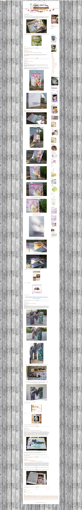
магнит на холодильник (55, 497)
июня (52, 68)
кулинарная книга (43, 499)
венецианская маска (28, 499)
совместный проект (30, 457)
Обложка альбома (27, 429)
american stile (44, 498)
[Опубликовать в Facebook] (37, 58)
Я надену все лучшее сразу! (28, 61)
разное (56, 496)
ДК (28, 495)
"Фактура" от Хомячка (26, 413)
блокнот (34, 496)
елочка (37, 497)
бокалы (51, 497)
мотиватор (57, 498)
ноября (53, 59)
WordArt (42, 498)
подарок (27, 496)
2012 (52, 73)
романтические (31, 496)
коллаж (35, 498)
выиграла (24, 498)
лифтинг (45, 499)
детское (27, 457)
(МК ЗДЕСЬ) (25, 305)
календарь (36, 499)
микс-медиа (40, 498)
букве (30, 52)
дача (46, 498)
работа (50, 499)
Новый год (31, 495)
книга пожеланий (53, 498)
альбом (26, 457)
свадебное (38, 496)
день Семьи (32, 498)
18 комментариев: (33, 426)
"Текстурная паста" (37, 269)
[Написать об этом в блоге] (36, 58)
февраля (53, 71)
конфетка (40, 499)
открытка (25, 495)
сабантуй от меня (46, 497)
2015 (52, 56)
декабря (53, 58)
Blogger (45, 502)
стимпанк (54, 499)
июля (52, 62)
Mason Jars (25, 497)
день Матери (49, 498)
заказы (24, 496)
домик (33, 498)
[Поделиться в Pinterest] (38, 58)
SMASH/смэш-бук (27, 487)
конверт (37, 498)
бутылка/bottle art (25, 499)
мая (52, 69)
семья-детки (44, 496)
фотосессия (57, 499)
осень (38, 497)
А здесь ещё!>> (25, 46)
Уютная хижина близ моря (28, 15)
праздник (53, 496)
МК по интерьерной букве (28, 51)
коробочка (32, 497)
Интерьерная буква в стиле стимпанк (30, 303)
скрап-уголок (35, 497)
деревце (51, 498)
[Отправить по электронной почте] (35, 58)
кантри (38, 499)
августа (53, 61)
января (53, 72)
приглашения (48, 499)
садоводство (52, 499)
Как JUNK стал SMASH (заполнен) (29, 460)
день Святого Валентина (28, 498)
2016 (52, 55)
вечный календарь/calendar (33, 499)
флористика (49, 497)
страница (41, 496)
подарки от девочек (42, 497)
